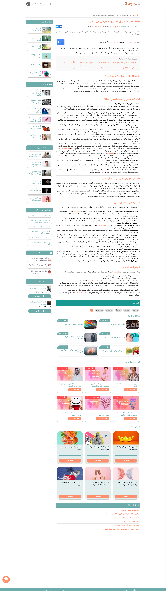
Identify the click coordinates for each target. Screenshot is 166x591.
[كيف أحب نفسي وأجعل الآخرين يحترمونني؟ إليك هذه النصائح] (98, 374)
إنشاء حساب (47, 4)
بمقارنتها (111, 153)
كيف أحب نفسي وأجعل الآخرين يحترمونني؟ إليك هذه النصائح (100, 385)
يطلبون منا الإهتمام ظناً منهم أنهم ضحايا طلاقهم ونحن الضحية (121, 514)
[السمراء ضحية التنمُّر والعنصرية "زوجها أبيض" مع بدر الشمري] (70, 374)
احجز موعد (38, 296)
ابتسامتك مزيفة (65, 148)
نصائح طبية (103, 347)
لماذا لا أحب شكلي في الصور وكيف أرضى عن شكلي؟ (104, 15)
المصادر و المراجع (77, 68)
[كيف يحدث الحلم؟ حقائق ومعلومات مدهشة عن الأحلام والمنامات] (126, 403)
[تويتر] (57, 26)
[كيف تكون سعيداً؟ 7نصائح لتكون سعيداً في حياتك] (70, 403)
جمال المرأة (102, 334)
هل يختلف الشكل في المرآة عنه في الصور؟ (124, 62)
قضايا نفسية (61, 347)
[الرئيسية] (138, 15)
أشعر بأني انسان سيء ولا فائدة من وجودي (126, 517)
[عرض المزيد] (91, 310)
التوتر (101, 172)
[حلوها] (139, 3)
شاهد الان (129, 389)
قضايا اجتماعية (61, 368)
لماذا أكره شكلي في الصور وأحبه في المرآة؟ (97, 62)
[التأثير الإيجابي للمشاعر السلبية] (132, 324)
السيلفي (116, 272)
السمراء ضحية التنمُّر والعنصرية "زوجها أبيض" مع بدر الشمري (70, 385)
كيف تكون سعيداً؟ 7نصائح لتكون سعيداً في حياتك (71, 413)
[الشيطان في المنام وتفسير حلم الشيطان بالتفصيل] (90, 337)
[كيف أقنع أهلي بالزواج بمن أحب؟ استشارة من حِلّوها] (98, 403)
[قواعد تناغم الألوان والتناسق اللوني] (90, 324)
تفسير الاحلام (61, 334)
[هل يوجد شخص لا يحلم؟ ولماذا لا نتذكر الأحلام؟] (126, 374)
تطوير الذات (131, 15)
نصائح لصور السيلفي (103, 68)
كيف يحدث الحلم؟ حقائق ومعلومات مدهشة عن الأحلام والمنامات (127, 413)
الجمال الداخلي (79, 292)
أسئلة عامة (60, 320)
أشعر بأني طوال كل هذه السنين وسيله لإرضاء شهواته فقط (122, 529)
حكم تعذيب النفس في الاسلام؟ (130, 510)
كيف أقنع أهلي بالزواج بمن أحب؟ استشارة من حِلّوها (99, 413)
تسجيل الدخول (36, 4)
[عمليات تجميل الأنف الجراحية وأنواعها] (132, 337)
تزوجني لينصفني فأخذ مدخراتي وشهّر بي (127, 525)
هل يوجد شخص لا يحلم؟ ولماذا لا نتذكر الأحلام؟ (126, 385)
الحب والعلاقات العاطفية (91, 397)
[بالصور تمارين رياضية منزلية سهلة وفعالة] (132, 351)
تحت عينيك (77, 211)
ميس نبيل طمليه (127, 26)
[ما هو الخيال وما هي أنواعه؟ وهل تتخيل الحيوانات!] (90, 351)
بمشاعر (93, 280)
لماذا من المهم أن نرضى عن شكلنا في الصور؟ (72, 63)
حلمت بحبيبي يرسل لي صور (130, 521)
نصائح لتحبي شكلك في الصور (127, 68)
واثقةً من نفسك (101, 225)
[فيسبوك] (60, 26)
